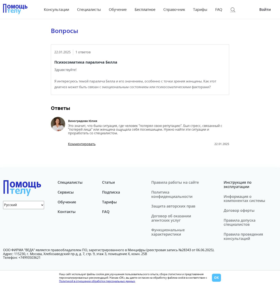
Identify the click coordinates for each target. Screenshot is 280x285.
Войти (265, 9)
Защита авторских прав (173, 206)
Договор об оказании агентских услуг (171, 218)
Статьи (108, 182)
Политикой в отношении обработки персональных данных (97, 281)
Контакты (67, 211)
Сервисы (66, 192)
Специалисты (89, 9)
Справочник (174, 9)
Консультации (56, 9)
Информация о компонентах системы (244, 198)
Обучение (118, 9)
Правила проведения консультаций (243, 236)
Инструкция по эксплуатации (238, 184)
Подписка (111, 192)
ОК (216, 277)
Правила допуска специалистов (239, 222)
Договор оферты (239, 210)
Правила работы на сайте (175, 182)
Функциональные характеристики (168, 232)
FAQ (218, 9)
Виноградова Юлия (82, 121)
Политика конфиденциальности (171, 194)
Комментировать (82, 144)
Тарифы (200, 9)
